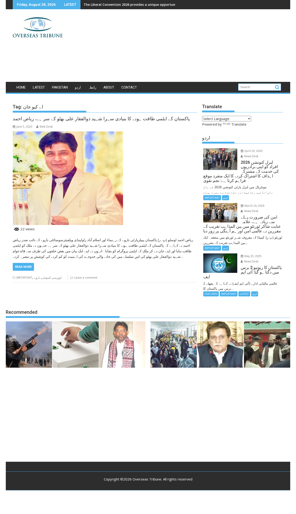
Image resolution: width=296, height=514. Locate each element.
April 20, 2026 (253, 151)
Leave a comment (85, 278)
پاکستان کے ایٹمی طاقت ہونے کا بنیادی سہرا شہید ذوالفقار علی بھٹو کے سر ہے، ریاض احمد (101, 118)
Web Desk (46, 127)
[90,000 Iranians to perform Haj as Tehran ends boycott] (174, 345)
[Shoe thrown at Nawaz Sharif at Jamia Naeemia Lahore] (267, 345)
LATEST (39, 87)
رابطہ (92, 87)
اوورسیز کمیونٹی (52, 278)
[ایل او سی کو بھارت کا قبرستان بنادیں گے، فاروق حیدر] (220, 345)
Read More (23, 266)
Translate (239, 124)
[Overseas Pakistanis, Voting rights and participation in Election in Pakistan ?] (75, 345)
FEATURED (211, 293)
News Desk (250, 156)
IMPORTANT (24, 278)
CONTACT (129, 87)
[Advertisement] (191, 47)
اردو (78, 87)
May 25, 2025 (253, 256)
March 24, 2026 (254, 206)
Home (21, 87)
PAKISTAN (60, 87)
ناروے (37, 278)
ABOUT (108, 87)
